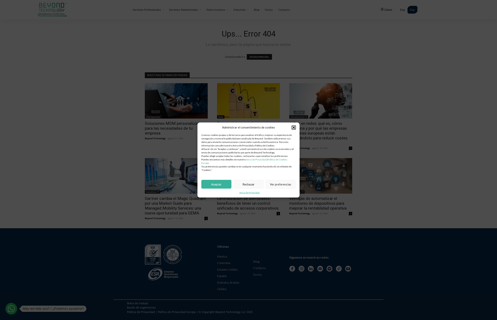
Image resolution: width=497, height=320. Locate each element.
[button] (294, 127)
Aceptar (216, 184)
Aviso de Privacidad (256, 159)
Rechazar (248, 184)
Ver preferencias (280, 184)
